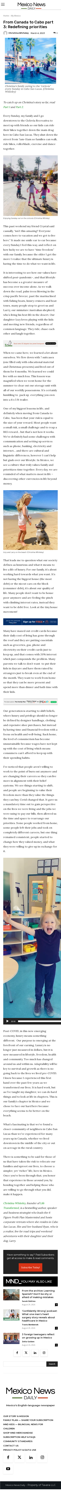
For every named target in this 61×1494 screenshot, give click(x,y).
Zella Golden (28, 1341)
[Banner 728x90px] (30, 701)
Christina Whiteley (18, 33)
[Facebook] (17, 1353)
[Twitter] (26, 1353)
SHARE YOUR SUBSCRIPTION (37, 1420)
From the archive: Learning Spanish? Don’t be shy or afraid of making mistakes (38, 1294)
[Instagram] (44, 1353)
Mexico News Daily (15, 1485)
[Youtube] (8, 1469)
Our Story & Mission (16, 1416)
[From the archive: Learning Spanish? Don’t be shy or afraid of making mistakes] (11, 1294)
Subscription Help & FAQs (19, 1437)
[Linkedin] (35, 1353)
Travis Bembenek (30, 1324)
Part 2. (20, 107)
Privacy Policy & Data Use (19, 1450)
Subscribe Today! (30, 1267)
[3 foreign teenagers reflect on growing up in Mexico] (11, 1338)
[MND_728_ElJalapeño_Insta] (30, 343)
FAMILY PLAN (11, 1420)
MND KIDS (9, 1424)
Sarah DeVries (28, 1301)
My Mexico (16, 15)
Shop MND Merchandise (18, 1432)
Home (6, 15)
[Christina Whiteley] (5, 33)
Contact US (11, 1445)
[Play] (7, 1021)
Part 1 (6, 107)
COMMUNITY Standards (18, 1441)
